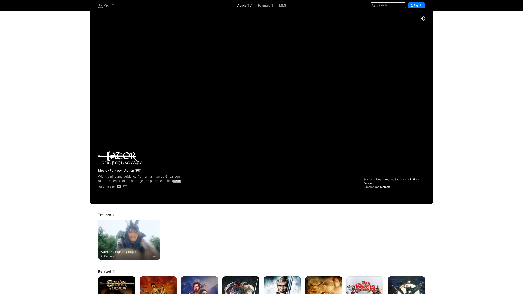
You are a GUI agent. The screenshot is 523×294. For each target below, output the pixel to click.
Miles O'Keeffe (383, 179)
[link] (106, 215)
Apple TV (244, 5)
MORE (176, 181)
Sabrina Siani (403, 179)
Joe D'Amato (383, 186)
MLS (282, 5)
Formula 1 (265, 5)
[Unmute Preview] (422, 19)
